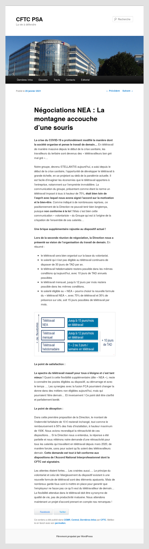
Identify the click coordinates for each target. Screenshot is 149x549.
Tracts (57, 79)
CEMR (67, 519)
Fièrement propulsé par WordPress (74, 536)
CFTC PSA (29, 19)
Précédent (113, 90)
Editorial (85, 79)
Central (75, 519)
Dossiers (43, 79)
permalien (60, 523)
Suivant (127, 90)
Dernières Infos (25, 79)
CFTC (103, 519)
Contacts (70, 79)
